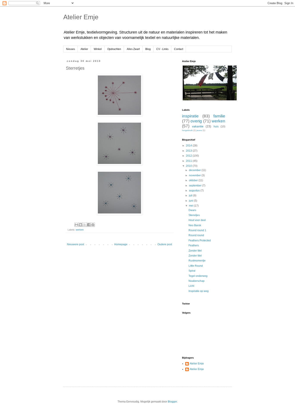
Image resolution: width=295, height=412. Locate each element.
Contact (178, 49)
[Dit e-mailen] (76, 225)
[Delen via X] (84, 225)
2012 (189, 155)
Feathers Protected (200, 240)
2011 (189, 160)
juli (191, 195)
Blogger (172, 401)
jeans (199, 130)
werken (80, 229)
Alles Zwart (133, 49)
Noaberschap (197, 280)
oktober (193, 180)
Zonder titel (195, 250)
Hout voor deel (197, 220)
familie (219, 116)
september (195, 185)
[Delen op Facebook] (89, 225)
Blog (148, 49)
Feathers (194, 245)
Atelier (84, 49)
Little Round (196, 265)
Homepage (120, 244)
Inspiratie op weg (199, 291)
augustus (194, 190)
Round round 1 (197, 230)
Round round (196, 235)
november (195, 175)
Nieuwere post (75, 244)
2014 (189, 145)
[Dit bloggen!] (80, 225)
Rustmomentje (197, 260)
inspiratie (190, 116)
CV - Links (162, 49)
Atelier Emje (80, 17)
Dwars (192, 210)
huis (216, 126)
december (195, 170)
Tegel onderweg (198, 275)
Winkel (98, 49)
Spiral (192, 270)
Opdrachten (114, 49)
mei (191, 205)
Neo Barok (195, 225)
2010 (189, 165)
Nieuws (70, 49)
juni (191, 200)
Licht (191, 285)
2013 (189, 150)
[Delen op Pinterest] (93, 225)
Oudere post (164, 244)
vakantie (197, 126)
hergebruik (187, 130)
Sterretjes (194, 215)
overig (196, 121)
